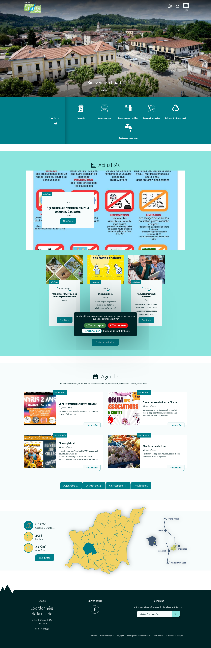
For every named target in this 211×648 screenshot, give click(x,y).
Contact (93, 635)
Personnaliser (92, 330)
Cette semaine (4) (117, 485)
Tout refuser (119, 325)
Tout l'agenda (141, 485)
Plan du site (158, 635)
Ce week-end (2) (93, 485)
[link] (177, 6)
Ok (176, 613)
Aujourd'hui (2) (70, 485)
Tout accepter (96, 325)
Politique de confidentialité (138, 635)
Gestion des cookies (175, 635)
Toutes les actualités (106, 342)
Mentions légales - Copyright (112, 635)
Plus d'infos (68, 221)
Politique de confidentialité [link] (116, 330)
